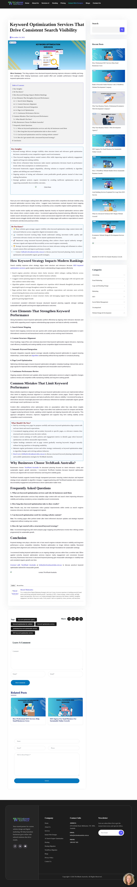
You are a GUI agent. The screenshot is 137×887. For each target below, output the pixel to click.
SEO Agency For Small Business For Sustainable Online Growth (63, 720)
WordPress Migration (51, 850)
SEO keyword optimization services (23, 633)
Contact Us (48, 861)
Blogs (46, 854)
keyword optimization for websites (22, 624)
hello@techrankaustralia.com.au (79, 835)
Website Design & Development (101, 313)
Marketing (95, 291)
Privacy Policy (49, 857)
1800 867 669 (74, 842)
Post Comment (20, 682)
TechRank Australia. (81, 877)
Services (47, 831)
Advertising (95, 275)
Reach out (16, 454)
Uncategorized (96, 307)
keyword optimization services (45, 624)
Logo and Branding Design (100, 286)
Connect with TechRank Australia (23, 565)
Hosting (47, 842)
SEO (93, 296)
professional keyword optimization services (25, 628)
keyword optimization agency (26, 619)
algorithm (35, 355)
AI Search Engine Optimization (54, 838)
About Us (48, 827)
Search (95, 23)
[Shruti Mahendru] (15, 592)
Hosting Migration (50, 846)
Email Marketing (97, 280)
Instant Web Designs (51, 834)
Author (13, 585)
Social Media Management (100, 302)
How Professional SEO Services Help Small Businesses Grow (26, 720)
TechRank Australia (32, 467)
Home (46, 823)
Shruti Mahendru (26, 590)
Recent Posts (20, 585)
